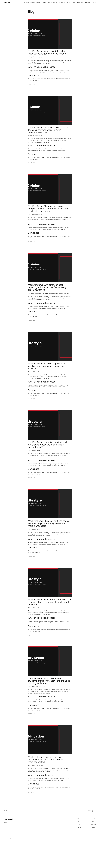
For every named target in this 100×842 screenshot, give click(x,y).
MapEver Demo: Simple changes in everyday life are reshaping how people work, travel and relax (49, 602)
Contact (43, 2)
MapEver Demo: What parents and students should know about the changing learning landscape (49, 680)
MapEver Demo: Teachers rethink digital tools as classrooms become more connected (45, 759)
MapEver (7, 2)
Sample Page (79, 2)
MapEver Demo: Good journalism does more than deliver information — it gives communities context (49, 130)
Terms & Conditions (90, 2)
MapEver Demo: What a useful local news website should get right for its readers (48, 52)
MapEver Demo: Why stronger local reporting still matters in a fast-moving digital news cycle (47, 287)
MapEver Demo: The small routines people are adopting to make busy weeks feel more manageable (49, 523)
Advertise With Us (35, 2)
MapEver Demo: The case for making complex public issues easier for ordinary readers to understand (48, 208)
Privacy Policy (71, 2)
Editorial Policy (62, 2)
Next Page (92, 811)
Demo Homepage (52, 2)
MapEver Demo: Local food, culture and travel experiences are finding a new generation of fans (47, 444)
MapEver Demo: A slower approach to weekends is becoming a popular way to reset (46, 366)
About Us (26, 2)
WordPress (93, 838)
